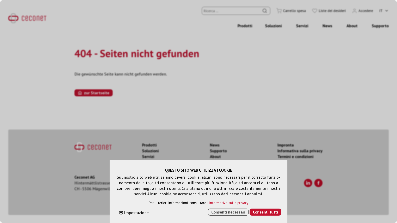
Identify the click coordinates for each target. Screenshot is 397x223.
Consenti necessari (228, 212)
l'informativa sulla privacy (227, 202)
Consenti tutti (265, 212)
